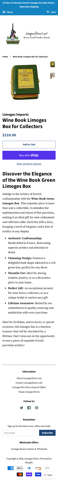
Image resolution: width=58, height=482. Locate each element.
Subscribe (47, 433)
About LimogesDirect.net (29, 378)
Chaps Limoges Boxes (29, 391)
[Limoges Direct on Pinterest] (36, 408)
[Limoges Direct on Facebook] (29, 408)
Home (5, 56)
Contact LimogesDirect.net (29, 382)
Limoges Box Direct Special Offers (29, 387)
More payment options (29, 163)
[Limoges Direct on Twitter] (21, 408)
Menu (9, 12)
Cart (53, 12)
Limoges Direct (31, 458)
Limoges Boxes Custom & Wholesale (29, 448)
